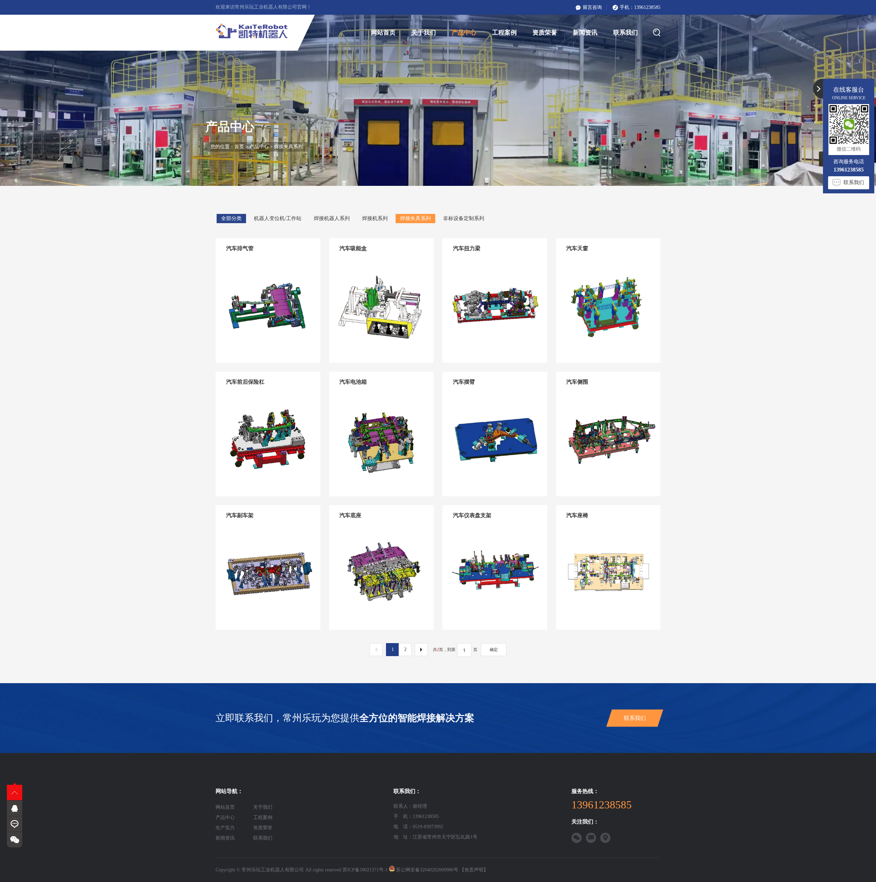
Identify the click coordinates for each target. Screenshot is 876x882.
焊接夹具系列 (288, 146)
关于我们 (423, 32)
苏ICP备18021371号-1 (365, 869)
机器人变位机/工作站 (277, 218)
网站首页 (383, 32)
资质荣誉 (544, 32)
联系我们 (625, 32)
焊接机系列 (375, 218)
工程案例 (504, 32)
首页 (239, 146)
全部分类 (231, 218)
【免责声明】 (474, 869)
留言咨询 (592, 7)
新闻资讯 (585, 32)
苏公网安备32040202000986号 (427, 869)
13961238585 (647, 7)
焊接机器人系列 (332, 218)
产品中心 (464, 32)
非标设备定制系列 (463, 218)
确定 (494, 649)
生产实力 (225, 827)
